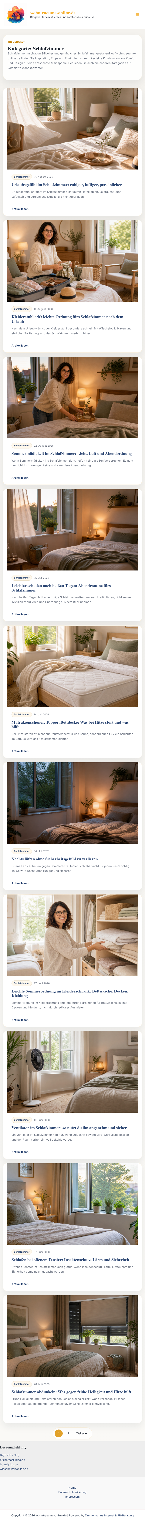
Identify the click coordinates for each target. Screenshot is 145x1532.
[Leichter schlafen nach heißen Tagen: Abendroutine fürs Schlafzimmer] (72, 529)
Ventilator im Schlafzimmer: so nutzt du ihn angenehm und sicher (69, 1127)
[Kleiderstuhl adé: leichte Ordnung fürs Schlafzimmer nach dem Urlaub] (72, 261)
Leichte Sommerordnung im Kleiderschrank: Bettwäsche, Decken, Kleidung (70, 993)
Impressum (72, 1496)
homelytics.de (9, 1464)
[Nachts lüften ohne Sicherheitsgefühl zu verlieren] (72, 803)
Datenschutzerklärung (72, 1492)
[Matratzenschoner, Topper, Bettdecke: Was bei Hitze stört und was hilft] (72, 666)
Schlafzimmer (21, 176)
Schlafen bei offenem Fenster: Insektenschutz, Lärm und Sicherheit (70, 1259)
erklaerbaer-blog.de (12, 1460)
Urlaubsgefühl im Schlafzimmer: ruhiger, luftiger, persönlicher (67, 184)
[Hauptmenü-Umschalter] (137, 14)
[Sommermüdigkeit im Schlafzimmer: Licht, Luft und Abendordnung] (72, 397)
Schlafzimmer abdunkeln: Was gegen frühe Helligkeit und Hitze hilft (71, 1392)
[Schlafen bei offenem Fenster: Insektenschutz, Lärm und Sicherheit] (72, 1204)
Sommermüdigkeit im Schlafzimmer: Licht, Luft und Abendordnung (72, 453)
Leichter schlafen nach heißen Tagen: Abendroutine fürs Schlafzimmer (61, 588)
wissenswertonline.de (14, 1469)
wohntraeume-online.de (53, 12)
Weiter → (82, 1433)
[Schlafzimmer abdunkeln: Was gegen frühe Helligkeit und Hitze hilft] (72, 1336)
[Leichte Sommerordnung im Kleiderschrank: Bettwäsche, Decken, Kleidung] (72, 935)
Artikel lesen (20, 209)
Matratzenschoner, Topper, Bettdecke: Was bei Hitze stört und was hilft (70, 724)
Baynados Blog (9, 1455)
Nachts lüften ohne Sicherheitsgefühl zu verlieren (55, 859)
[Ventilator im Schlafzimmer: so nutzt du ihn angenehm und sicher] (72, 1072)
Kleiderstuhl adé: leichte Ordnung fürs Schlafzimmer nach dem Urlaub (67, 319)
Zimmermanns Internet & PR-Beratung (109, 1515)
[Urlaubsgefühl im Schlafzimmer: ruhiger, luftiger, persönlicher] (72, 129)
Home (72, 1487)
